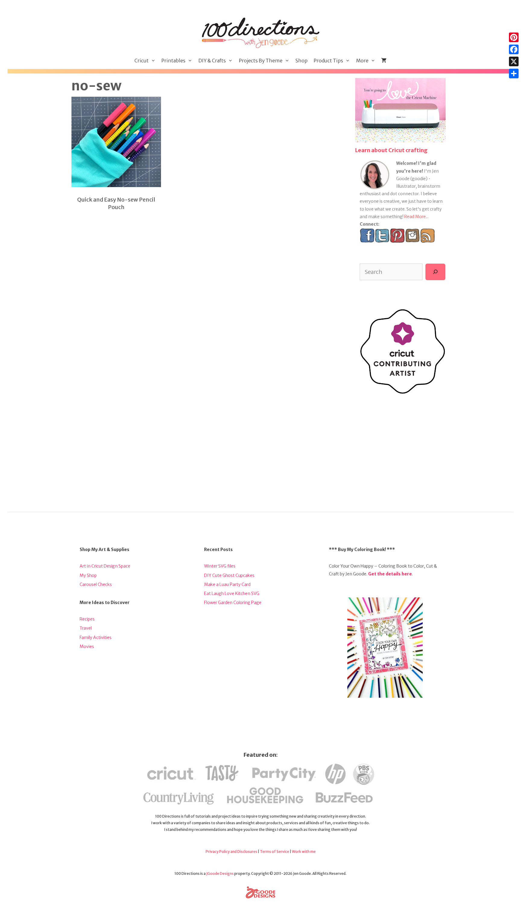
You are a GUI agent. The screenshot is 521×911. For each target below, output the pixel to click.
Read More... (416, 216)
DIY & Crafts (212, 61)
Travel (86, 628)
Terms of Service (274, 851)
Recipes (87, 619)
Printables (173, 61)
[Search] (435, 272)
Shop (301, 61)
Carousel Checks (96, 584)
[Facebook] (514, 49)
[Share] (514, 73)
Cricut (141, 61)
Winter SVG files (219, 566)
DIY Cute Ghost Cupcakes (229, 575)
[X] (514, 61)
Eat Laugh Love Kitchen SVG (231, 593)
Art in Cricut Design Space (105, 566)
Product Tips (328, 61)
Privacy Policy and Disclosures (231, 851)
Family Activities (96, 637)
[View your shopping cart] (384, 60)
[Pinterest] (514, 37)
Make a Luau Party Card (227, 584)
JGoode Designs (220, 873)
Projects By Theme (261, 61)
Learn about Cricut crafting (391, 150)
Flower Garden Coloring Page (232, 602)
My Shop (88, 575)
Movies (87, 646)
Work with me (304, 851)
